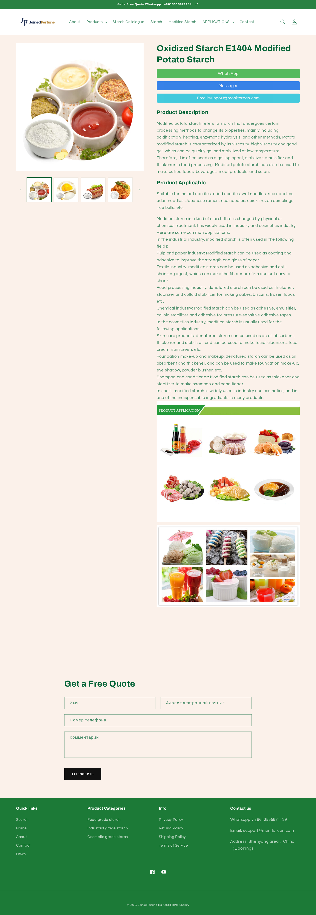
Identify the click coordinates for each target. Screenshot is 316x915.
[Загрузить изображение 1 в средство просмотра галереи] (39, 189)
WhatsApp (228, 73)
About (21, 837)
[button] (96, 22)
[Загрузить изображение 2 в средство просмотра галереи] (66, 189)
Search (22, 820)
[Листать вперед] (139, 189)
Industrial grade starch (107, 828)
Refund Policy (171, 828)
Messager (228, 86)
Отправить (83, 774)
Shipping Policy (172, 837)
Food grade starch (104, 820)
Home (21, 828)
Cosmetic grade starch (107, 837)
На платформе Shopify (173, 905)
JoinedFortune (147, 905)
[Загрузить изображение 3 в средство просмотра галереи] (93, 189)
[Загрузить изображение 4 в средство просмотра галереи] (120, 189)
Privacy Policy (171, 820)
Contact (23, 845)
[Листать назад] (21, 189)
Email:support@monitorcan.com (228, 98)
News (21, 854)
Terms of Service (173, 845)
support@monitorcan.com (268, 830)
